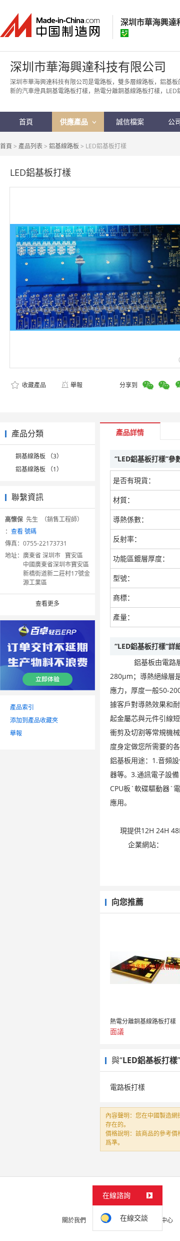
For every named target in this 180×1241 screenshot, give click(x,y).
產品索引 (22, 707)
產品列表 (30, 146)
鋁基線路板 (64, 146)
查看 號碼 (23, 531)
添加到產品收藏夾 (34, 720)
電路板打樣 (127, 1087)
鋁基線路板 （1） (39, 469)
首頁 (6, 146)
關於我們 (74, 1220)
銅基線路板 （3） (39, 456)
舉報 (76, 385)
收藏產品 (33, 385)
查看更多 (48, 603)
